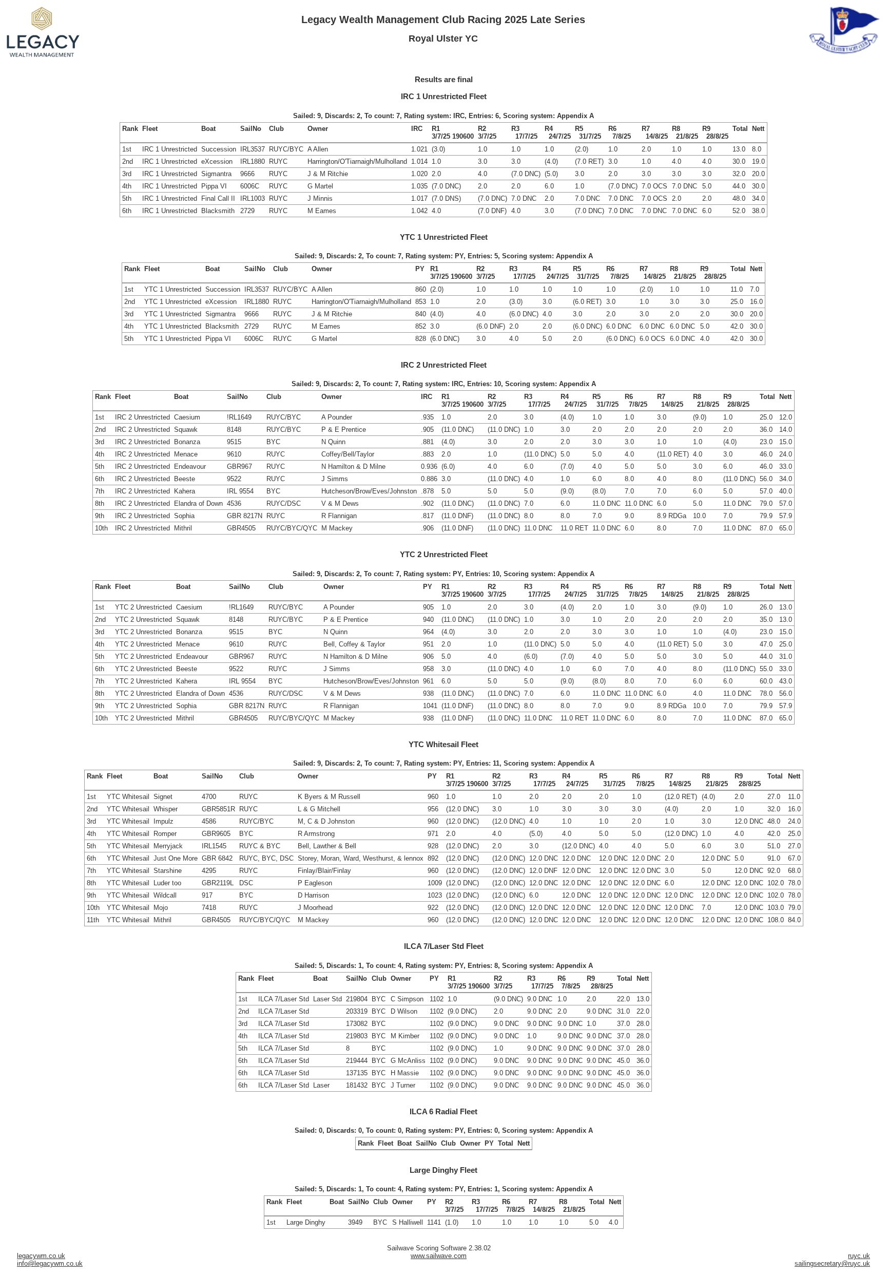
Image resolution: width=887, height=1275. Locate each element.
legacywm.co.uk (41, 1256)
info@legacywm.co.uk (50, 1263)
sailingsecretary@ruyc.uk (832, 1263)
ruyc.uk (859, 1256)
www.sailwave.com (439, 1256)
